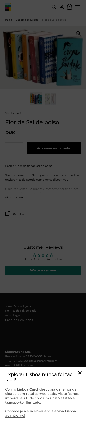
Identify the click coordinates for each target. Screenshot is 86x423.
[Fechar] (79, 373)
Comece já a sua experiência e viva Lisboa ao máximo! (40, 413)
